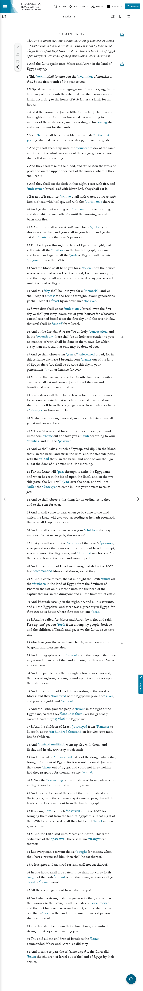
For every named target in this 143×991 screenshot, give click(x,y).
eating (102, 122)
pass (61, 472)
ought (32, 877)
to (50, 811)
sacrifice (74, 543)
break (32, 882)
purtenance (94, 202)
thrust (47, 767)
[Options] (136, 16)
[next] (138, 499)
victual (87, 772)
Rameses (103, 727)
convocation (98, 331)
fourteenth (84, 148)
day (47, 291)
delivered (84, 553)
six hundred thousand (65, 732)
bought (82, 852)
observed (73, 811)
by (47, 369)
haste (43, 237)
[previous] (4, 499)
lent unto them (71, 714)
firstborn (59, 250)
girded (95, 227)
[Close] (18, 47)
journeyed (80, 727)
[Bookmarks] (120, 16)
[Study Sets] (113, 16)
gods (73, 255)
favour (80, 709)
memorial (92, 291)
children (91, 530)
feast (51, 296)
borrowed (59, 696)
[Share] (18, 67)
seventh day (45, 337)
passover (65, 441)
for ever (90, 301)
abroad (60, 877)
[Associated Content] (122, 34)
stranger (36, 410)
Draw (48, 436)
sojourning (55, 780)
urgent (72, 655)
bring (32, 957)
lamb (41, 135)
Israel (98, 821)
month (42, 76)
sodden (66, 196)
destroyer (50, 487)
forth (61, 624)
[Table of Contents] (4, 16)
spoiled (59, 719)
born (46, 913)
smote (106, 579)
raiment (67, 701)
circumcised (101, 903)
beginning (85, 76)
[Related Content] (128, 16)
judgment (35, 260)
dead (96, 612)
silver (109, 696)
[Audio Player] (131, 979)
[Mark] (18, 54)
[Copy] (18, 61)
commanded (43, 571)
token (87, 268)
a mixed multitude (52, 744)
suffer (32, 487)
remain (79, 209)
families (33, 441)
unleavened (36, 189)
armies (86, 359)
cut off (57, 324)
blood (45, 459)
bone (44, 882)
